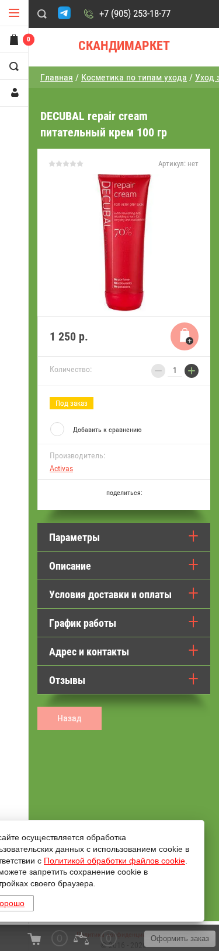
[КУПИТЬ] (185, 336)
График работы (82, 623)
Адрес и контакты (89, 651)
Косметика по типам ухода (134, 77)
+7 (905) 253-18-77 (135, 13)
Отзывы (67, 680)
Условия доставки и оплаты (110, 594)
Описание (70, 566)
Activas (61, 468)
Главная (56, 77)
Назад (69, 718)
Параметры (74, 537)
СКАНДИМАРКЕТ (124, 45)
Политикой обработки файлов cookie (114, 860)
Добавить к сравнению (107, 430)
